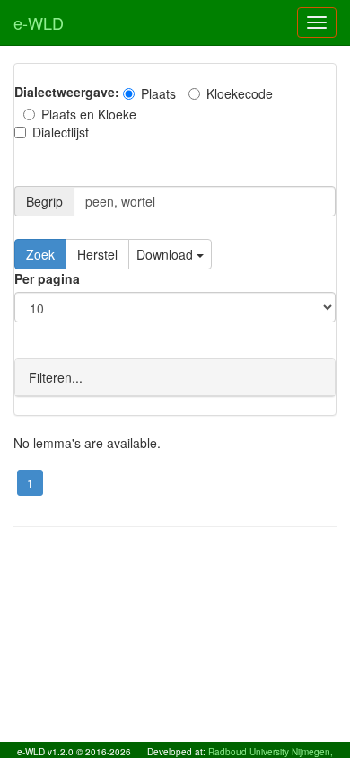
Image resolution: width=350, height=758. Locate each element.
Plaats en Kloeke (88, 114)
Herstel (97, 254)
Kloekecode (239, 93)
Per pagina (47, 278)
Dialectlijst (60, 132)
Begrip (44, 201)
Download (166, 254)
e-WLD (38, 22)
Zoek (40, 254)
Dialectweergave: (66, 92)
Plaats (158, 93)
